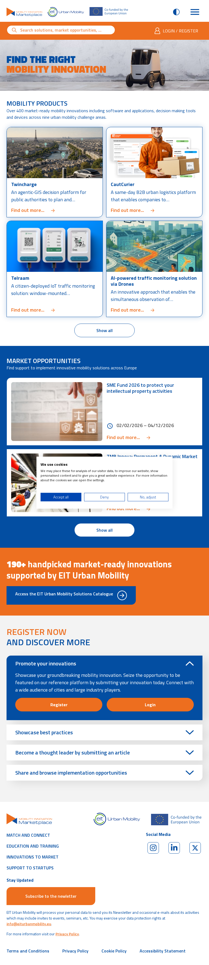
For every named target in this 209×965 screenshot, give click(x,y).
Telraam (20, 278)
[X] (195, 848)
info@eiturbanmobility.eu (29, 924)
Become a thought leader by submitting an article (72, 752)
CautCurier (122, 184)
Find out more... (47, 210)
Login (150, 704)
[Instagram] (153, 848)
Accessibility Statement (163, 951)
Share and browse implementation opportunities (71, 772)
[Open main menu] (194, 12)
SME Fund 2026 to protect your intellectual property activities (140, 388)
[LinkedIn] (174, 848)
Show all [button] (115, 330)
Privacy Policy (67, 934)
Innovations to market (33, 857)
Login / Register (180, 31)
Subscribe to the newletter (50, 896)
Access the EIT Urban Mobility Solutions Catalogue (64, 593)
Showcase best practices (44, 732)
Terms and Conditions (28, 951)
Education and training (33, 846)
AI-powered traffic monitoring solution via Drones (154, 281)
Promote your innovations (45, 663)
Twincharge (24, 184)
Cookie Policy (114, 951)
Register (58, 704)
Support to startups (30, 867)
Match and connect (28, 835)
